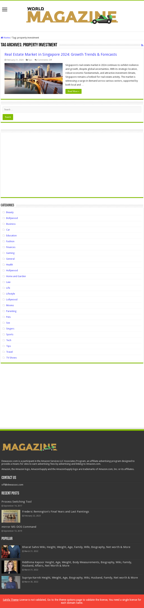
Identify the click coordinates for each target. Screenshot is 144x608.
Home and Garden (16, 276)
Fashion (10, 241)
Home (6, 37)
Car (8, 229)
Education (11, 235)
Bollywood (12, 218)
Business (11, 223)
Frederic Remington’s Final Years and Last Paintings (55, 511)
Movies (10, 305)
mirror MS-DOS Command (19, 526)
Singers (10, 328)
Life (8, 287)
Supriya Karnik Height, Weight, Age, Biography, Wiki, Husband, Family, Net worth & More (80, 577)
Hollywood (12, 270)
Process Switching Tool (17, 501)
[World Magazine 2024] (72, 15)
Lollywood (11, 299)
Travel (9, 351)
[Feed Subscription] (142, 45)
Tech (8, 340)
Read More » (73, 91)
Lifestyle (10, 293)
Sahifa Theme (11, 599)
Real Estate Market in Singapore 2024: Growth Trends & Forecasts (60, 54)
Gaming (10, 253)
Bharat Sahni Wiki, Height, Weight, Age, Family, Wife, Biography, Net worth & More (76, 547)
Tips (30, 60)
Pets (8, 317)
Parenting (11, 311)
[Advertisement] (72, 166)
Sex (8, 322)
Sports (9, 334)
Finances (10, 247)
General (10, 258)
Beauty (10, 212)
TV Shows (11, 357)
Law (8, 282)
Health (9, 264)
